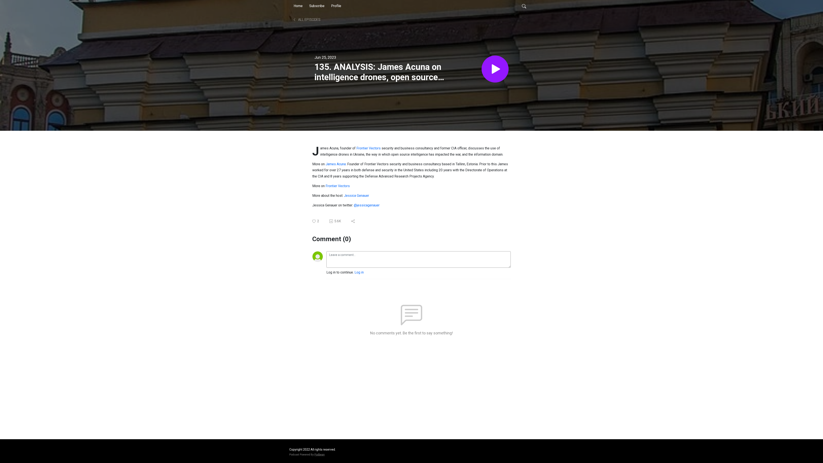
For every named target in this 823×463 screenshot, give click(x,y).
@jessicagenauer (367, 205)
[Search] (524, 6)
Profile (336, 6)
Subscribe (316, 6)
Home (298, 6)
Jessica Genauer (357, 196)
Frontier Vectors (368, 148)
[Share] (353, 221)
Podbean (319, 454)
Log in (359, 272)
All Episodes (308, 20)
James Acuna (336, 164)
